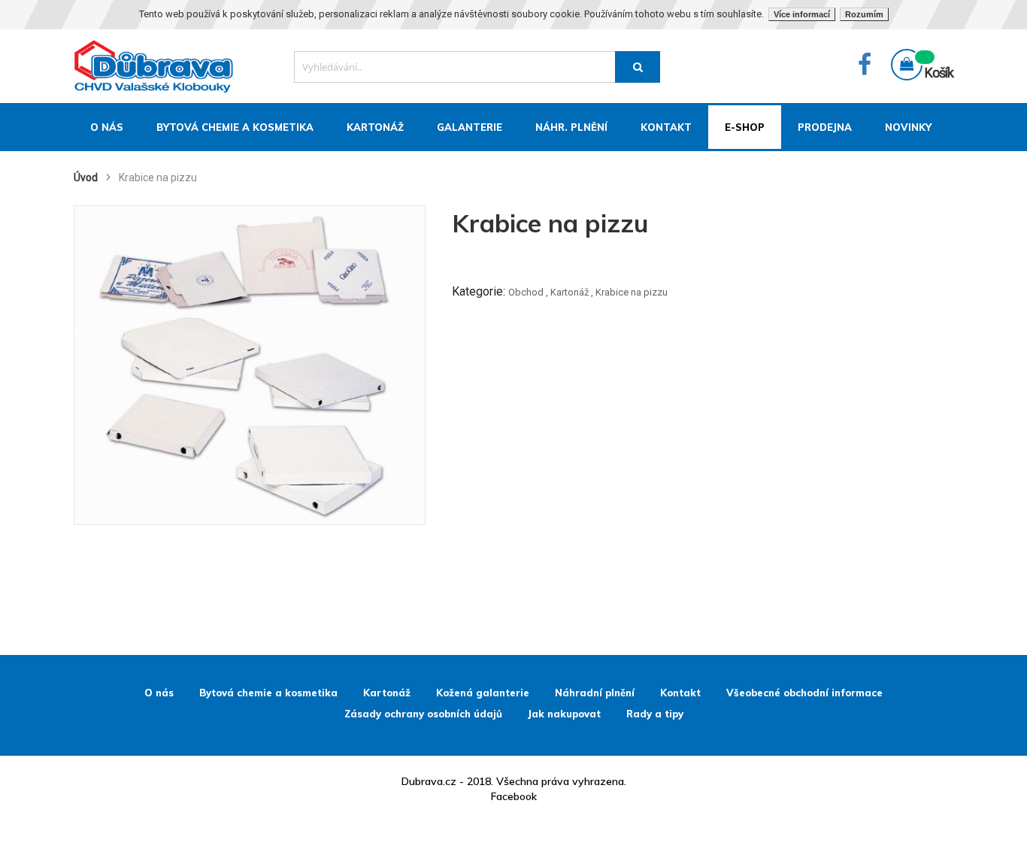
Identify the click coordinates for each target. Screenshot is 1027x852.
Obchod (526, 292)
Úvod (87, 177)
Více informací (802, 14)
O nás (159, 693)
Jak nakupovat (564, 714)
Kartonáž (569, 292)
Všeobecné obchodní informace (804, 693)
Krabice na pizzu (631, 292)
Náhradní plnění (595, 693)
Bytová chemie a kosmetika (268, 693)
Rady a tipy (654, 714)
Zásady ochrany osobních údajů (423, 714)
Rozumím (864, 14)
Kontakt (680, 693)
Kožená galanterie (482, 693)
